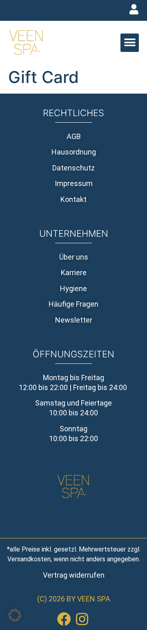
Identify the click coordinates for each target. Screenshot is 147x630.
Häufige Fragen (73, 304)
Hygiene (73, 288)
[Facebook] (64, 619)
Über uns (73, 257)
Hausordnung (73, 152)
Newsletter (73, 320)
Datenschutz (73, 168)
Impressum (74, 183)
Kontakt (73, 199)
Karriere (74, 272)
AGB (74, 136)
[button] (129, 43)
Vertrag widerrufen (74, 575)
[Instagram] (82, 619)
